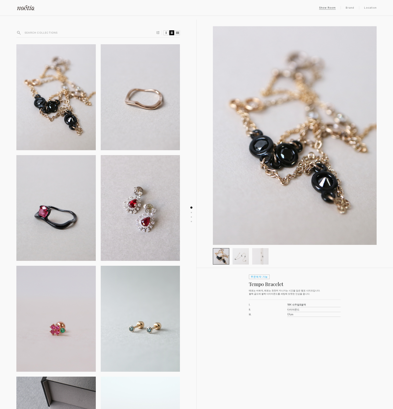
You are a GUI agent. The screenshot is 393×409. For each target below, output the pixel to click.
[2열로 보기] (171, 32)
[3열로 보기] (177, 32)
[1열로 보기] (166, 32)
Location (370, 8)
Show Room (327, 8)
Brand (350, 8)
